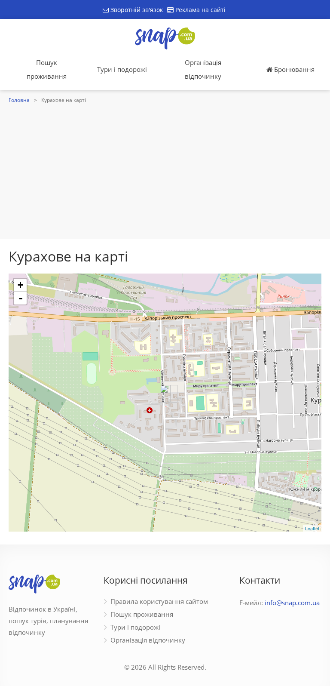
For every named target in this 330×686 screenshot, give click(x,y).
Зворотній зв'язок (136, 10)
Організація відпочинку (203, 69)
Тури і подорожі (122, 69)
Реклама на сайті (200, 10)
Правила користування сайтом (159, 601)
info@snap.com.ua (292, 602)
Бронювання (293, 69)
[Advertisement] (165, 170)
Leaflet (312, 528)
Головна (19, 100)
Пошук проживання (47, 69)
